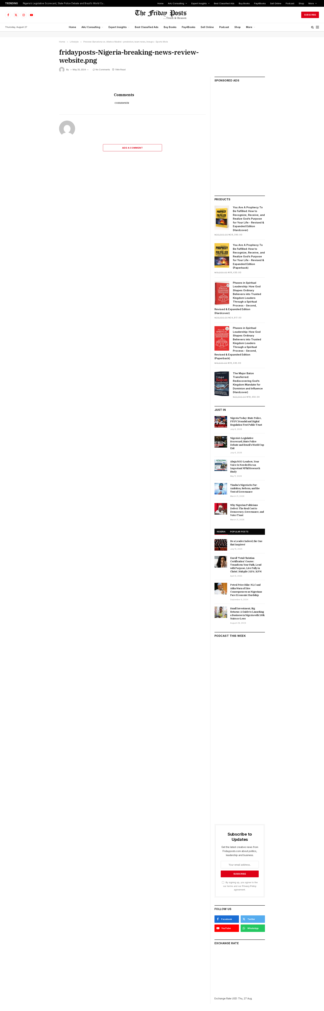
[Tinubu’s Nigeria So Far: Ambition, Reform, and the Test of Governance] (220, 488)
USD (234, 998)
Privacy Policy (249, 886)
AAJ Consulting (176, 3)
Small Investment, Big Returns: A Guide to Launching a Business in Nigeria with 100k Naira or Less (247, 613)
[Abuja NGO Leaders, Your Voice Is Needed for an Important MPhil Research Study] (220, 465)
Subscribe (310, 14)
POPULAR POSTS (239, 531)
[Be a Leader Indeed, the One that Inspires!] (220, 545)
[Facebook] (47, 93)
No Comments (103, 69)
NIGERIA (221, 531)
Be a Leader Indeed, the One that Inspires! (246, 543)
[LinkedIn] (47, 108)
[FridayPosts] (162, 15)
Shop (301, 3)
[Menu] (317, 27)
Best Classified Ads (224, 3)
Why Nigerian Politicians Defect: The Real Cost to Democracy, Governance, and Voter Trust (247, 510)
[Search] (312, 27)
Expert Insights (199, 3)
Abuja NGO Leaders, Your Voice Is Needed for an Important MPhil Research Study (245, 466)
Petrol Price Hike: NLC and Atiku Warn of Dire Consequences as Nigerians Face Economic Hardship (246, 589)
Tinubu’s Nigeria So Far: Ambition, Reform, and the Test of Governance (245, 488)
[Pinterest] (47, 116)
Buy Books (244, 3)
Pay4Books (260, 3)
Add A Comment (132, 147)
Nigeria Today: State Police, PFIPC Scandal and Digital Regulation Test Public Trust (246, 421)
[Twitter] (47, 100)
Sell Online (275, 3)
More (311, 3)
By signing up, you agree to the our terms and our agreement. (240, 886)
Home (160, 3)
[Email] (47, 124)
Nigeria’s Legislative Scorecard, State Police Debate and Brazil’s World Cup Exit (65, 3)
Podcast (290, 3)
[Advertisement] (239, 137)
